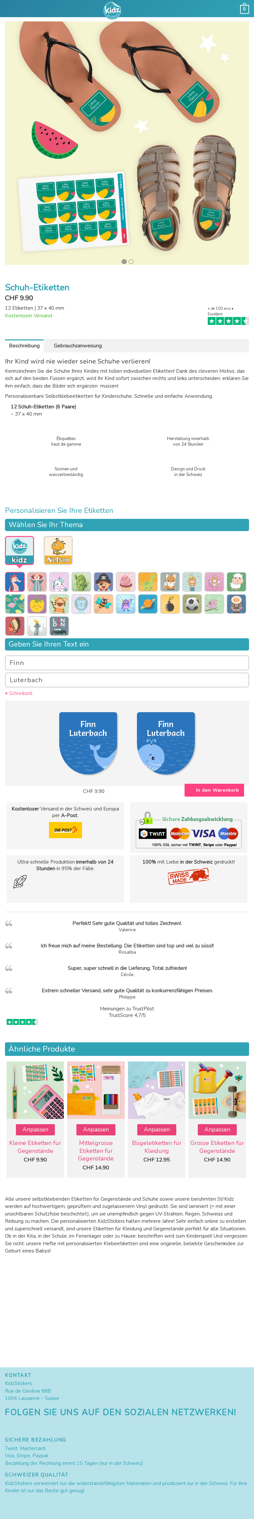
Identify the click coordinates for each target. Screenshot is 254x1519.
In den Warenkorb (217, 790)
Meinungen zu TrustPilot (127, 1008)
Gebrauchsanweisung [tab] (78, 345)
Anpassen (35, 1129)
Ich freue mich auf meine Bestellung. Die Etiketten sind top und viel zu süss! (127, 945)
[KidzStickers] (127, 10)
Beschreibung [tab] (24, 345)
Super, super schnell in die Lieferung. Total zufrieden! (127, 968)
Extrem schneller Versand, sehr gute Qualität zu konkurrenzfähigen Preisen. (127, 990)
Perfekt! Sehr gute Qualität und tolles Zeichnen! (126, 923)
